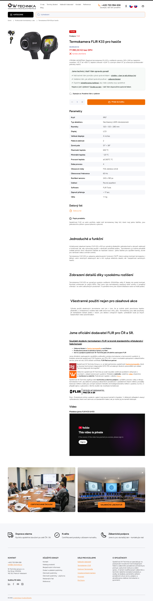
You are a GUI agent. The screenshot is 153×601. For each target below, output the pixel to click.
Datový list (77, 211)
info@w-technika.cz (15, 565)
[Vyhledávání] (38, 14)
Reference (46, 581)
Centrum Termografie (85, 569)
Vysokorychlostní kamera (86, 573)
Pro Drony (81, 580)
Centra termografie (132, 364)
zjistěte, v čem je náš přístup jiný (123, 76)
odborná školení (114, 79)
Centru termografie (94, 348)
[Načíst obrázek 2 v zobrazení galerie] (11, 40)
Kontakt (45, 562)
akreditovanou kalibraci (90, 83)
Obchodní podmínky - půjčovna (54, 576)
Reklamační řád (48, 579)
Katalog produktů (49, 565)
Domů (9, 20)
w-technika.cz (17, 598)
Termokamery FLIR (84, 565)
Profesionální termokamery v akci (25, 20)
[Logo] (22, 6)
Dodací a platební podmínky (52, 570)
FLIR (78, 36)
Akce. (119, 376)
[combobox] (90, 14)
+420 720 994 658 (111, 5)
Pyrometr (81, 577)
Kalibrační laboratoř (84, 562)
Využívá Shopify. (27, 598)
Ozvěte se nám (95, 87)
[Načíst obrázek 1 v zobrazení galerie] (11, 32)
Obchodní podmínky (50, 573)
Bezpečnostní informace (51, 567)
